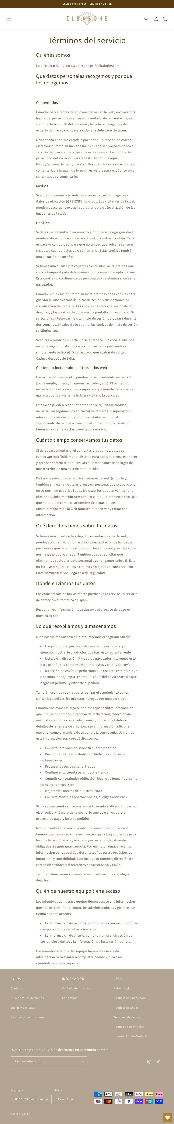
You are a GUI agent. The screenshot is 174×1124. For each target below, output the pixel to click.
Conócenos (69, 998)
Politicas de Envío (126, 1008)
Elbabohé (24, 1114)
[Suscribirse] (82, 1061)
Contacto (17, 988)
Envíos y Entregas (23, 1008)
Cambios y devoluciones (27, 1017)
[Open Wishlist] (167, 1117)
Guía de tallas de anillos (27, 998)
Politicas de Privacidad (129, 998)
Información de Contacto (131, 1036)
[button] (9, 18)
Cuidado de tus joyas (76, 988)
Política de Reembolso (129, 1027)
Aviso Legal (121, 988)
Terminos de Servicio (128, 1017)
